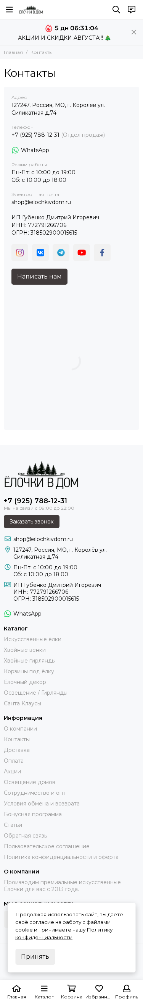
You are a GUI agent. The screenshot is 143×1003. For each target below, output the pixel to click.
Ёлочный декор (25, 682)
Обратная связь (25, 835)
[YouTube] (81, 252)
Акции (12, 771)
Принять (35, 956)
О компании (20, 728)
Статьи (13, 825)
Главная (13, 52)
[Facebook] (102, 252)
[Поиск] (116, 9)
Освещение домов (29, 782)
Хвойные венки (25, 650)
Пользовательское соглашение (47, 846)
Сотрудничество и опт (35, 792)
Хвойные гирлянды (30, 660)
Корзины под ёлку (29, 671)
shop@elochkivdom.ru (41, 202)
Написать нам (39, 276)
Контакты (17, 739)
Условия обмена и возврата (42, 803)
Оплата (14, 760)
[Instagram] (19, 252)
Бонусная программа (33, 814)
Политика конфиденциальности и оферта (61, 857)
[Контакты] (131, 9)
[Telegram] (61, 252)
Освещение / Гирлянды (35, 692)
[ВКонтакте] (40, 252)
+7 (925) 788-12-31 (35, 134)
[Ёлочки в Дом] (31, 9)
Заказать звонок (32, 521)
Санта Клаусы (22, 703)
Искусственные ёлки (32, 639)
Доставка (17, 750)
